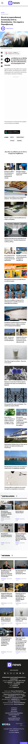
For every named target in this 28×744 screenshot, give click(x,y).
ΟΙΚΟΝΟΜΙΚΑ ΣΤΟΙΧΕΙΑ (14, 719)
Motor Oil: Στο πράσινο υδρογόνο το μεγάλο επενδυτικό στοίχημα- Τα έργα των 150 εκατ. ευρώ (9, 420)
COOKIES (14, 716)
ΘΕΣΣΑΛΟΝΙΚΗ (20, 137)
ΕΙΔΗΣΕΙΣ (19, 140)
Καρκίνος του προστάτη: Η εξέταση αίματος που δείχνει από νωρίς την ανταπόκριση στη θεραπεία (15, 383)
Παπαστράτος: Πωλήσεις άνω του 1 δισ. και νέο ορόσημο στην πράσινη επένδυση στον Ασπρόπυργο (15, 446)
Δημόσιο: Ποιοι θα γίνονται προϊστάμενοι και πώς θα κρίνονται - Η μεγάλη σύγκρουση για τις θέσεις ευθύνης (15, 240)
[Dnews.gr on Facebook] (5, 673)
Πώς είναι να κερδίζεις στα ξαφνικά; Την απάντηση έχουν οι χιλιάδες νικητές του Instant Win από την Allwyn (14, 301)
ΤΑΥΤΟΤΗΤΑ (14, 708)
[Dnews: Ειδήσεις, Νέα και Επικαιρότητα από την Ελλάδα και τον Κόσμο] (14, 3)
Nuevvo (17, 732)
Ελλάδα (2, 12)
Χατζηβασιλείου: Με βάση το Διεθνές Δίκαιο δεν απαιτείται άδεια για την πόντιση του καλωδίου (6, 573)
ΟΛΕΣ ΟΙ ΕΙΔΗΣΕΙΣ (14, 670)
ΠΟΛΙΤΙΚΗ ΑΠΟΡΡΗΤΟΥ (14, 714)
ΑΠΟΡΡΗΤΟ (24, 743)
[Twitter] (1, 56)
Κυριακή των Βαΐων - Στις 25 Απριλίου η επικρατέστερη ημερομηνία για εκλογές (9, 175)
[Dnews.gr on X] (8, 673)
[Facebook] (1, 52)
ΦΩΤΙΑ (12, 137)
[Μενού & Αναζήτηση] (2, 3)
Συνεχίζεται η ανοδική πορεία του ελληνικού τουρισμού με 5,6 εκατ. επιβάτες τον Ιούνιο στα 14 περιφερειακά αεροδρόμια (15, 324)
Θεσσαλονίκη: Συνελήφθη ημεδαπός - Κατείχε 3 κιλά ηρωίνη (6, 535)
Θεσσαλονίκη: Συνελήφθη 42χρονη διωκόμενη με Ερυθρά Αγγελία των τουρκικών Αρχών (6, 514)
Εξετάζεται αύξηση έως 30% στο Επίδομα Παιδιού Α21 (21, 173)
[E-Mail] (1, 62)
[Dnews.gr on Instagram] (11, 673)
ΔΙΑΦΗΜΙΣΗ (14, 709)
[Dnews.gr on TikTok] (14, 673)
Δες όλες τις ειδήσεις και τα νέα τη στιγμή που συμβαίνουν (16, 152)
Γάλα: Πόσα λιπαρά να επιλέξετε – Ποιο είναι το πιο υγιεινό (21, 619)
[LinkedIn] (1, 59)
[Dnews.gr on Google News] (17, 673)
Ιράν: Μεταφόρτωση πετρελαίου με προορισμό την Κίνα (21, 572)
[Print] (1, 66)
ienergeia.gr (3, 578)
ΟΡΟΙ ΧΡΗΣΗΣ (14, 711)
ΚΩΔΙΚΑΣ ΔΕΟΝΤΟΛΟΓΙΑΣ (14, 718)
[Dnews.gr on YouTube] (20, 673)
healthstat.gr (4, 603)
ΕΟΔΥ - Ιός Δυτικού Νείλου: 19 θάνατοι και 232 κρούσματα (9, 339)
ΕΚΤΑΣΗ (12, 140)
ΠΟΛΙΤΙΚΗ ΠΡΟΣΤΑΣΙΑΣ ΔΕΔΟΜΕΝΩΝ (14, 713)
